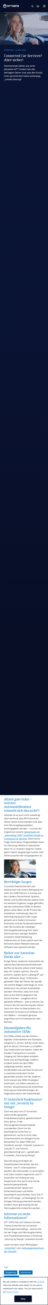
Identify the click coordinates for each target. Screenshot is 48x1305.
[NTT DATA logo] (11, 6)
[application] (24, 1291)
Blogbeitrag (11, 1272)
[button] (34, 6)
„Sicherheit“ (10, 1248)
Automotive (26, 1272)
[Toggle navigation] (45, 6)
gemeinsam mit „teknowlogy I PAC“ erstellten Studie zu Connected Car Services (23, 835)
